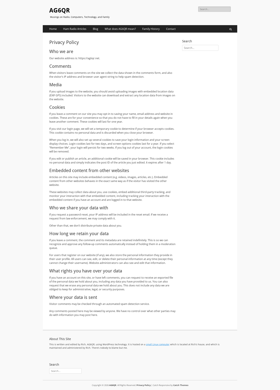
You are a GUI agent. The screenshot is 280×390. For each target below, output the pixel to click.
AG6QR (59, 10)
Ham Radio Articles (74, 29)
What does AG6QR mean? (120, 29)
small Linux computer (157, 344)
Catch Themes (180, 385)
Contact (171, 29)
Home (53, 29)
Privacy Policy (143, 385)
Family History (151, 29)
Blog (95, 29)
